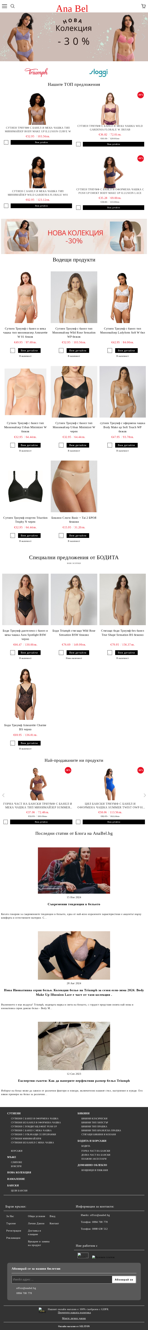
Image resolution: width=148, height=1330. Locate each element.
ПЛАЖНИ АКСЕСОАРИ (94, 1159)
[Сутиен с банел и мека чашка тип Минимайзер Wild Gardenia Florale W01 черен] (38, 172)
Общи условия (36, 1216)
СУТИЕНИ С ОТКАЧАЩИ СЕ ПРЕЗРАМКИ (33, 1134)
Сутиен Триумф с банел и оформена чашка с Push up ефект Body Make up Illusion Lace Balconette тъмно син (110, 191)
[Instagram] (88, 1236)
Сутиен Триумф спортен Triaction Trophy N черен (25, 519)
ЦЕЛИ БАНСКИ (19, 1190)
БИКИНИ (84, 1113)
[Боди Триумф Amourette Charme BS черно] (25, 694)
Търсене (11, 1223)
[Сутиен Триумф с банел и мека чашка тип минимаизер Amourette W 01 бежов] (25, 297)
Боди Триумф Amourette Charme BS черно (25, 727)
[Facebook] (80, 1236)
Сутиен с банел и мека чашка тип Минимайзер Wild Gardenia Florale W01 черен (38, 193)
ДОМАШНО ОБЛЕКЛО (92, 1165)
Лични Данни (36, 1223)
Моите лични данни (74, 1318)
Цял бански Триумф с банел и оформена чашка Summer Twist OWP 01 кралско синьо (110, 805)
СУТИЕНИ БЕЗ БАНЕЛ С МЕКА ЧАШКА (32, 1142)
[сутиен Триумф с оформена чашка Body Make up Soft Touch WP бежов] (122, 392)
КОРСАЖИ (16, 1151)
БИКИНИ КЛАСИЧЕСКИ (94, 1118)
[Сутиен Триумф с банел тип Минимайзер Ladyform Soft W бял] (122, 297)
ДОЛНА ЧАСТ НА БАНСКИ (95, 1155)
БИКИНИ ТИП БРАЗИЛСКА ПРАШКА (101, 1130)
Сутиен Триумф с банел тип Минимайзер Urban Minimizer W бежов (25, 427)
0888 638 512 (100, 1229)
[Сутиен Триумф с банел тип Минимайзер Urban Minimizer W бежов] (25, 392)
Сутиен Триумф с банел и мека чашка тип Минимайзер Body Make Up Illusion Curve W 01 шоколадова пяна (38, 129)
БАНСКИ (13, 1185)
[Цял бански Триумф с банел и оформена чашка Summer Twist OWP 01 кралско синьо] (110, 784)
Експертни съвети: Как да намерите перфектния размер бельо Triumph (74, 1080)
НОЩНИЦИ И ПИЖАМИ (94, 1170)
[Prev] (6, 36)
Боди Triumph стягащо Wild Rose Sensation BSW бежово (74, 632)
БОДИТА (85, 1146)
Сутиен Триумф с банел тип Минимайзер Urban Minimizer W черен (74, 427)
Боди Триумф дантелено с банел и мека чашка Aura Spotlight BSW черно (25, 635)
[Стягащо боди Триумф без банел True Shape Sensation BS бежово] (122, 599)
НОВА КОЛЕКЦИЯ (19, 1172)
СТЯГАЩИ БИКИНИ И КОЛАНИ (98, 1134)
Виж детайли (41, 142)
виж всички (74, 563)
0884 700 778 (100, 1222)
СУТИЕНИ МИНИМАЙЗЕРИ (26, 1138)
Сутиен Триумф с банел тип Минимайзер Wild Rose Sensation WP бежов (74, 332)
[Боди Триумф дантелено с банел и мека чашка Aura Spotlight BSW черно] (25, 599)
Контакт (54, 1223)
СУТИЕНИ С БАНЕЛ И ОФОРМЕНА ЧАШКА (34, 1118)
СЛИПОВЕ (16, 1162)
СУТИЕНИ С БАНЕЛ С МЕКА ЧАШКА (31, 1130)
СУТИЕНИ (14, 1113)
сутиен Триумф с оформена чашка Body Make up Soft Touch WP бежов (122, 427)
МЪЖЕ (11, 1157)
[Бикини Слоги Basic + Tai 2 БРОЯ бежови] (74, 486)
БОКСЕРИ (16, 1166)
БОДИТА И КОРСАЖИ (92, 1141)
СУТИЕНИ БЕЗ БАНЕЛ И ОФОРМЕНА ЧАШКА (36, 1122)
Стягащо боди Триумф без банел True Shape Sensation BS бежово (122, 632)
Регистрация (13, 1230)
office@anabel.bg (100, 1215)
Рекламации (13, 1238)
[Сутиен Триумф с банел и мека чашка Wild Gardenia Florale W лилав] (110, 108)
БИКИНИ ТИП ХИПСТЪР (94, 1122)
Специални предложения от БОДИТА (74, 557)
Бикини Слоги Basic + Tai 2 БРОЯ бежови (73, 519)
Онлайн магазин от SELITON (74, 1326)
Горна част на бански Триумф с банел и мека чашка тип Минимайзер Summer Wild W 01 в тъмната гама (37, 805)
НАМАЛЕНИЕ (16, 1179)
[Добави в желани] (6, 142)
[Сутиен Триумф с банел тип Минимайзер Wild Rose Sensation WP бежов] (74, 297)
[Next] (141, 36)
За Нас (10, 1216)
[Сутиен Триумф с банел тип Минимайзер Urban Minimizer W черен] (74, 392)
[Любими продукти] (135, 6)
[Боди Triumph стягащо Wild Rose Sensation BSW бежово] (74, 599)
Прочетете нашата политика (74, 1312)
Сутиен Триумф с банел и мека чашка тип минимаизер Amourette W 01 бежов (25, 332)
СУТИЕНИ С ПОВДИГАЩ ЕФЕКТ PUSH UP (34, 1126)
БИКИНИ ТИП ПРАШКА (94, 1126)
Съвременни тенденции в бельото (74, 904)
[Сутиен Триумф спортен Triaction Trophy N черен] (25, 486)
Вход (52, 1216)
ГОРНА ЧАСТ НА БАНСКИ (95, 1151)
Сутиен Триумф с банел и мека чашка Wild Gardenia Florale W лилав (110, 128)
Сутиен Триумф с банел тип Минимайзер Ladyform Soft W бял (122, 330)
